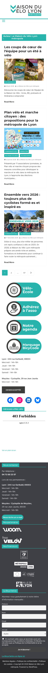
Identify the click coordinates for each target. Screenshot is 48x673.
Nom (4, 613)
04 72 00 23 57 (9, 474)
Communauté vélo (11, 151)
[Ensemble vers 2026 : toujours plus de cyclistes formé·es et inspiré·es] (24, 221)
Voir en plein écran (9, 450)
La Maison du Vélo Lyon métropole (28, 86)
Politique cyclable (11, 155)
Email (4, 621)
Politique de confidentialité (27, 661)
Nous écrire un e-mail (12, 517)
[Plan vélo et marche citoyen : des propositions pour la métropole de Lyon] (24, 139)
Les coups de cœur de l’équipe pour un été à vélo (23, 51)
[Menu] (3, 21)
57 (24, 273)
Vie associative (10, 82)
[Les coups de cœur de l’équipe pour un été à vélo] (24, 70)
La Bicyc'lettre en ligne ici (13, 656)
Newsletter (24, 151)
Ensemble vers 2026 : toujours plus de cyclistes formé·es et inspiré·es (22, 201)
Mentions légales (9, 661)
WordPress (33, 667)
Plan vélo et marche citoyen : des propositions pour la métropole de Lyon (21, 118)
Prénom (5, 604)
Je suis (4, 630)
